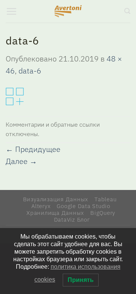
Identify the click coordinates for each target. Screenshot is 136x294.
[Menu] (11, 11)
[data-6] (15, 95)
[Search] (127, 11)
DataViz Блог (72, 219)
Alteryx (40, 206)
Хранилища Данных (55, 212)
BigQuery (102, 212)
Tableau (105, 199)
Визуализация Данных (55, 199)
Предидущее (33, 149)
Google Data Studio (83, 206)
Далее (21, 161)
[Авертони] (68, 11)
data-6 (30, 70)
